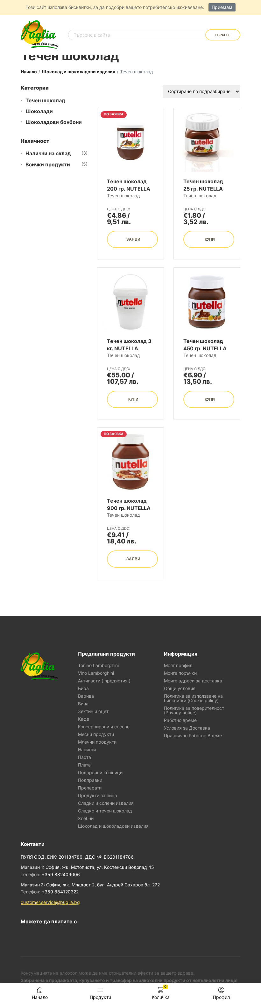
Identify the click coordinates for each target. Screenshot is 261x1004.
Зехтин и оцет (93, 711)
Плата (84, 765)
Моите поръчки (180, 673)
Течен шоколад (45, 101)
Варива (86, 696)
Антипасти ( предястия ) (104, 681)
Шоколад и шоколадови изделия (78, 71)
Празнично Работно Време (193, 735)
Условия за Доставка (187, 728)
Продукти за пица (97, 795)
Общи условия (179, 688)
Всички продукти (47, 165)
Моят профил (178, 665)
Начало (29, 71)
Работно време (180, 720)
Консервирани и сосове (104, 726)
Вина (83, 704)
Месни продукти (96, 734)
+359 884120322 (60, 891)
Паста (84, 757)
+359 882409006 (61, 874)
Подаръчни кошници (100, 772)
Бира (83, 688)
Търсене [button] (223, 35)
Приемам (222, 7)
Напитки (87, 749)
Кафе (83, 719)
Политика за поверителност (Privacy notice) (194, 710)
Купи (210, 239)
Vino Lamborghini (96, 673)
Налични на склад (48, 153)
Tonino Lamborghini (98, 665)
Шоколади (39, 111)
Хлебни (86, 818)
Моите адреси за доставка (193, 681)
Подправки (90, 780)
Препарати (90, 788)
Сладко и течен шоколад (105, 811)
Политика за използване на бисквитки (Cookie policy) (193, 698)
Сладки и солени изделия (106, 803)
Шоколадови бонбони (53, 122)
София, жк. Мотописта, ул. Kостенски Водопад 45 (100, 867)
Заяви (133, 239)
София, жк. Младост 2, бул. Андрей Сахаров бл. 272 (103, 884)
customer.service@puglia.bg (50, 902)
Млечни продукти (97, 742)
